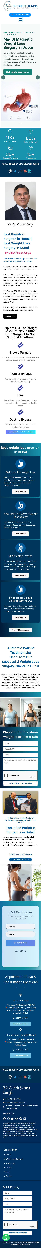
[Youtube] (16, 1118)
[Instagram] (8, 1118)
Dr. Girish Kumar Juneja (18, 253)
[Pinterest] (20, 1118)
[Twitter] (12, 1118)
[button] (20, 19)
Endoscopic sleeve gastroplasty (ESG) (20, 599)
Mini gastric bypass (20, 555)
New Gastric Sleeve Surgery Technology (20, 515)
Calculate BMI (20, 943)
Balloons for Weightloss (20, 472)
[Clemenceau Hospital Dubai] (20, 1029)
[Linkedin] (24, 1118)
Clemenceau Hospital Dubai (21, 1035)
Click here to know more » (17, 72)
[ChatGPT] (10, 171)
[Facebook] (4, 1118)
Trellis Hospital (20, 1000)
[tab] (19, 123)
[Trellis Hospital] (20, 995)
